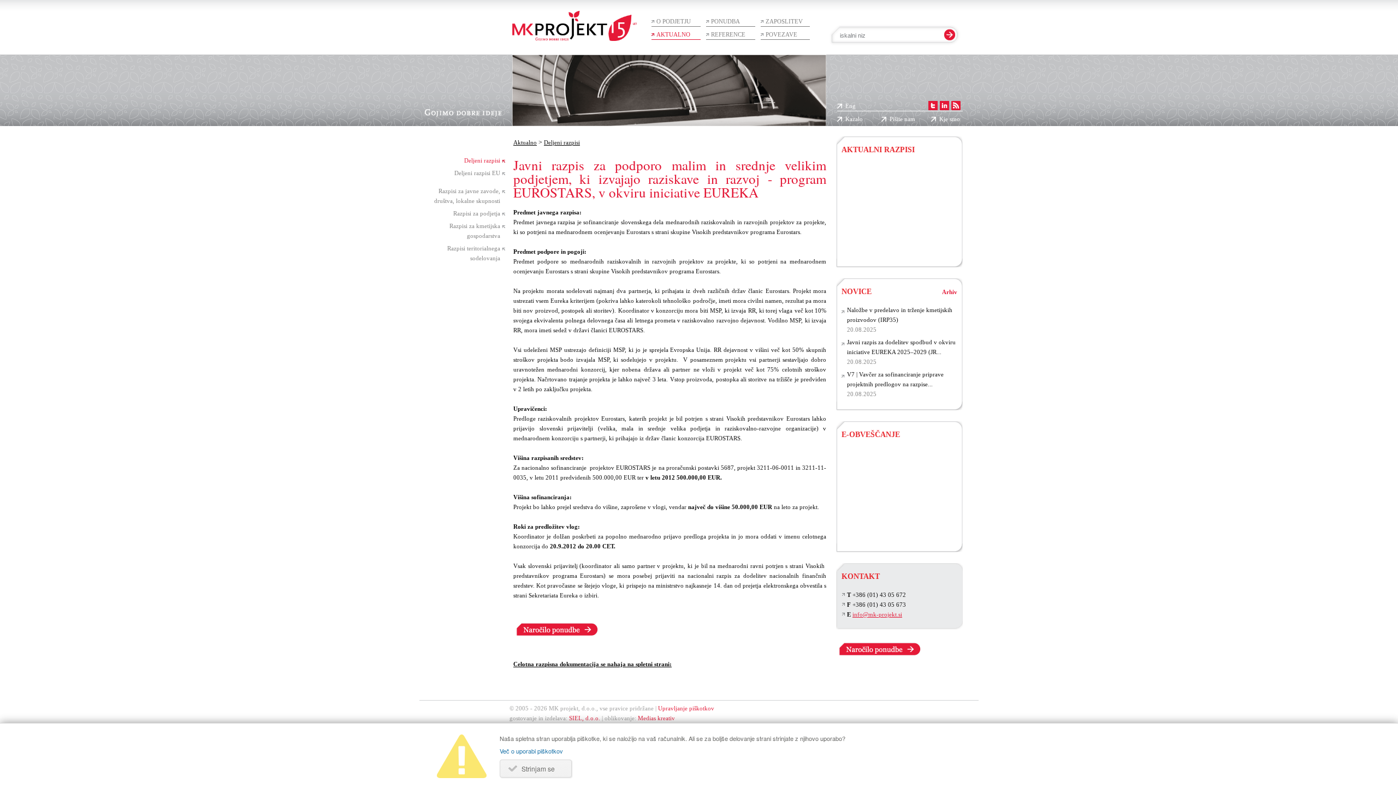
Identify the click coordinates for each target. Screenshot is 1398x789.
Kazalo (854, 119)
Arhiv (949, 292)
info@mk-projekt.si (877, 614)
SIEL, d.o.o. (584, 718)
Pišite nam (902, 119)
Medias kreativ (656, 718)
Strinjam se (538, 768)
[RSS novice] (957, 106)
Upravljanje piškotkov (686, 708)
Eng (850, 106)
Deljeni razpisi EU (477, 173)
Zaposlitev (784, 21)
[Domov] (574, 20)
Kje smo (949, 119)
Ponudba (725, 21)
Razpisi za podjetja (476, 213)
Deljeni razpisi (482, 160)
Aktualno (673, 34)
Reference (728, 34)
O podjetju (673, 21)
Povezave (781, 34)
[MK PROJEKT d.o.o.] (945, 106)
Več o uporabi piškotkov (531, 750)
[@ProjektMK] (934, 106)
